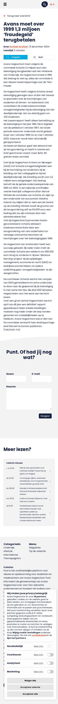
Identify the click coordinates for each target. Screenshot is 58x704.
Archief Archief (19, 46)
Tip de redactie (37, 551)
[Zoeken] (44, 4)
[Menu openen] (5, 4)
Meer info (38, 646)
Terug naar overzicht (18, 16)
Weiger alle (30, 680)
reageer (15, 57)
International (11, 554)
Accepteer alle (30, 694)
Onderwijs (9, 547)
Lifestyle (8, 551)
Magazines (35, 547)
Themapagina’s (12, 558)
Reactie (11, 386)
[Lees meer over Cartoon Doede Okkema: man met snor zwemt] (29, 500)
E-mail (36, 374)
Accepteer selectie (30, 687)
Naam (10, 374)
